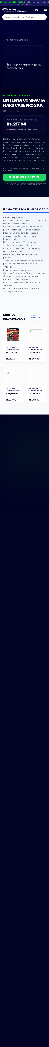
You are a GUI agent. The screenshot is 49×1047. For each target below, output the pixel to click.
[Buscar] (43, 17)
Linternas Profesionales (17, 95)
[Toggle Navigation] (44, 10)
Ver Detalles (13, 335)
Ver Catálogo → (38, 317)
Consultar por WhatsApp (27, 177)
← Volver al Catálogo (15, 40)
